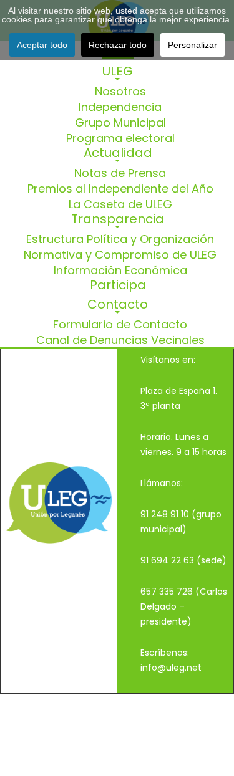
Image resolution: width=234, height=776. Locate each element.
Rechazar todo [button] (118, 45)
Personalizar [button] (192, 45)
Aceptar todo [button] (42, 45)
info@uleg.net (171, 667)
